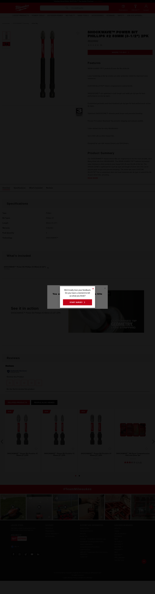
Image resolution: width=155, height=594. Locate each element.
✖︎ (93, 288)
